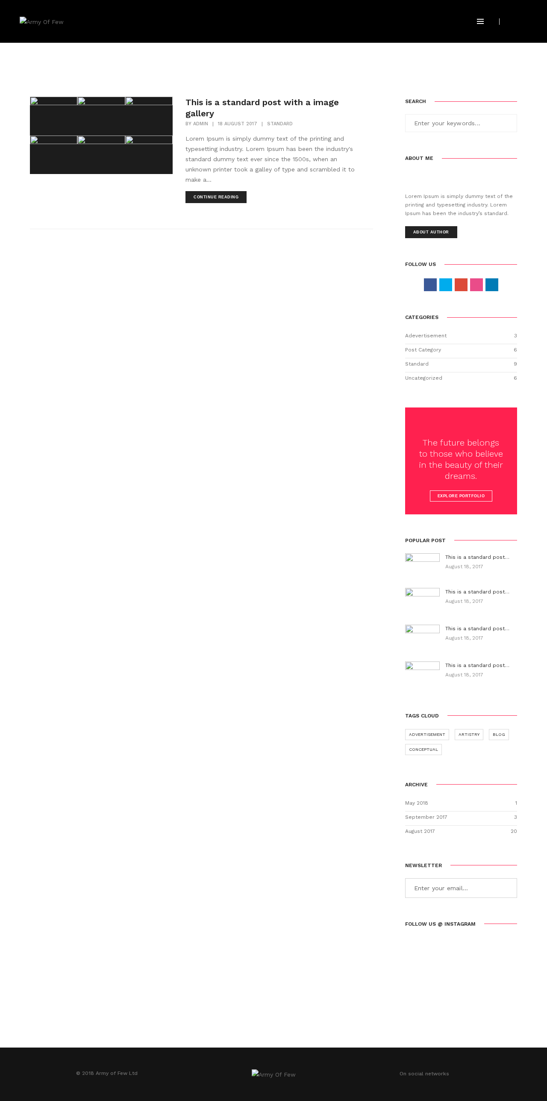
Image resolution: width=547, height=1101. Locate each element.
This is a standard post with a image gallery (262, 107)
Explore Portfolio (461, 496)
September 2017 (426, 817)
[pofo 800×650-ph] (53, 116)
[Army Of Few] (42, 21)
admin (200, 124)
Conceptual (423, 749)
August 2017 (420, 831)
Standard (280, 124)
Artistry (469, 734)
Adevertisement (426, 336)
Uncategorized (423, 378)
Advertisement (427, 734)
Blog (499, 734)
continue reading (216, 197)
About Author (431, 232)
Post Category (423, 350)
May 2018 (416, 803)
